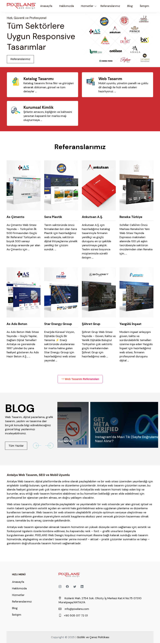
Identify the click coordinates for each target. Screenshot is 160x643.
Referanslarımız (20, 59)
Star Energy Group (58, 324)
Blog (15, 608)
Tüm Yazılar (16, 445)
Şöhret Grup (91, 324)
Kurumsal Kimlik (38, 107)
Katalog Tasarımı (38, 78)
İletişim (16, 615)
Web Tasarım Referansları (82, 379)
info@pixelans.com (77, 609)
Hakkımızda (19, 588)
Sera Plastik (53, 217)
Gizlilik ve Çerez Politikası (93, 637)
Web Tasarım (110, 78)
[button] (37, 446)
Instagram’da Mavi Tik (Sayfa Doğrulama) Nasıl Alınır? (94, 439)
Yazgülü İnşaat (130, 324)
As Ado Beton (17, 324)
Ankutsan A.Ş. (92, 217)
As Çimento (15, 217)
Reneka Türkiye (131, 217)
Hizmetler (18, 595)
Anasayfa (46, 6)
